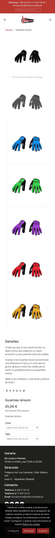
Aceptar (43, 530)
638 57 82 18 (25, 2)
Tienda (8, 29)
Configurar (13, 530)
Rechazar (29, 530)
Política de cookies (31, 524)
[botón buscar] (50, 19)
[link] (27, 19)
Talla (7, 434)
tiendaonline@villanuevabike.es (27, 5)
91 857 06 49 (39, 2)
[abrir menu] (4, 19)
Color (8, 423)
